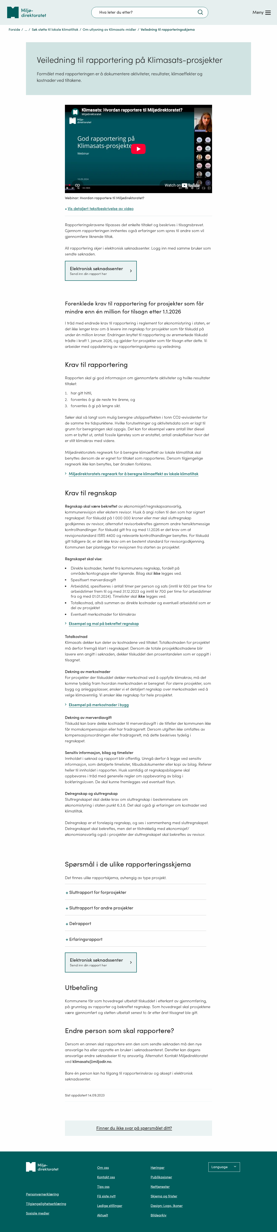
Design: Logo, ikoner (167, 1205)
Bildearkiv (158, 1215)
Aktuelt (102, 1215)
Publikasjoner (161, 1177)
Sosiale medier (37, 1213)
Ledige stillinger (109, 1205)
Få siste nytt (106, 1196)
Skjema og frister (164, 1196)
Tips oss (103, 1186)
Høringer (157, 1167)
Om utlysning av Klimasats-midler (109, 29)
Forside (14, 29)
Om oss (103, 1167)
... (26, 29)
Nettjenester (160, 1186)
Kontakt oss (106, 1177)
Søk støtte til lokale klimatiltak (55, 29)
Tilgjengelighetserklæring (46, 1203)
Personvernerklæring (42, 1194)
